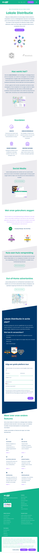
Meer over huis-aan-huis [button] (19, 265)
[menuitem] (7, 515)
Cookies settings (16, 549)
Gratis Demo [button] (30, 2)
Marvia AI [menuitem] (22, 502)
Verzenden (30, 398)
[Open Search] (21, 2)
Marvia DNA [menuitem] (23, 498)
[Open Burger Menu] (36, 2)
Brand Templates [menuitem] (24, 497)
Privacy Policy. (20, 543)
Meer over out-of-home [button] (19, 289)
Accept (24, 549)
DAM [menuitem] (22, 507)
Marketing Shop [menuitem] (24, 503)
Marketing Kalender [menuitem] (24, 505)
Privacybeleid (29, 393)
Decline (32, 549)
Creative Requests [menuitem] (24, 508)
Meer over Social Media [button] (19, 181)
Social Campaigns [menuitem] (24, 500)
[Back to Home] (5, 2)
